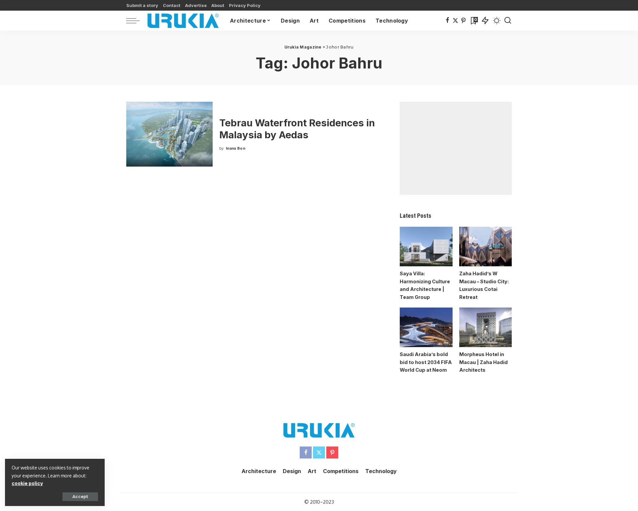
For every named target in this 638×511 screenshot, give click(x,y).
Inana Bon (235, 148)
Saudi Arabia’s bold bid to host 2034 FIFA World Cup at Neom (426, 362)
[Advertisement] (456, 148)
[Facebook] (447, 21)
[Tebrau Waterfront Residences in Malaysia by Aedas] (169, 134)
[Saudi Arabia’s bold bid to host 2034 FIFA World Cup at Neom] (426, 327)
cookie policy (27, 483)
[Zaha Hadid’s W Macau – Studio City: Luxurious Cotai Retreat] (485, 246)
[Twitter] (455, 21)
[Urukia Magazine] (183, 21)
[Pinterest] (463, 21)
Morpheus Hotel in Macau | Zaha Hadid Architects (483, 362)
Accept (80, 496)
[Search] (508, 21)
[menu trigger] (136, 21)
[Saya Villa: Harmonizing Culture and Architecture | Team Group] (426, 246)
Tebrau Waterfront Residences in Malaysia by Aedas (297, 129)
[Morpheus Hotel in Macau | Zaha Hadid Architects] (485, 327)
